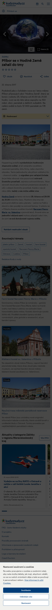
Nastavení (26, 603)
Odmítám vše (26, 596)
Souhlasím (26, 590)
